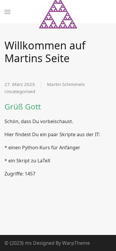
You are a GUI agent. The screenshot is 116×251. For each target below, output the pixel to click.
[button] (7, 12)
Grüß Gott (22, 106)
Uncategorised (19, 91)
